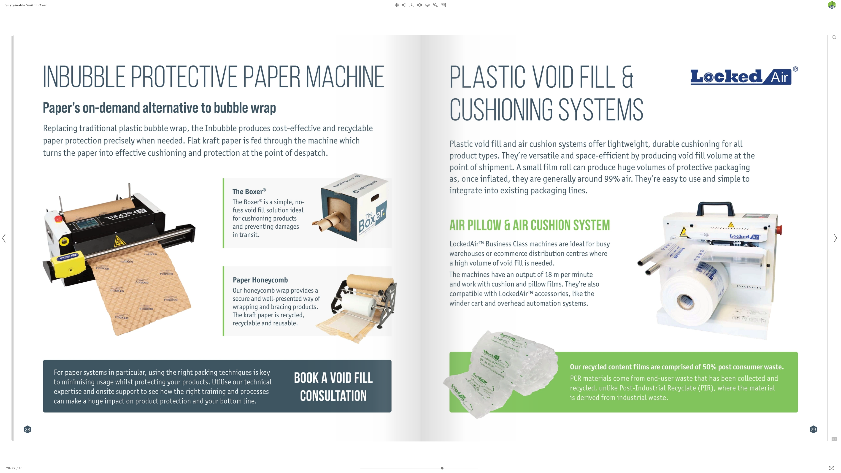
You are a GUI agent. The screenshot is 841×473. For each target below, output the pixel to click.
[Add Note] (834, 439)
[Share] (404, 5)
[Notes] (443, 5)
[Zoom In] (435, 5)
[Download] (412, 5)
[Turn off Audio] (420, 5)
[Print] (427, 5)
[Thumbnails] (397, 5)
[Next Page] (834, 238)
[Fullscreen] (832, 468)
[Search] (834, 37)
